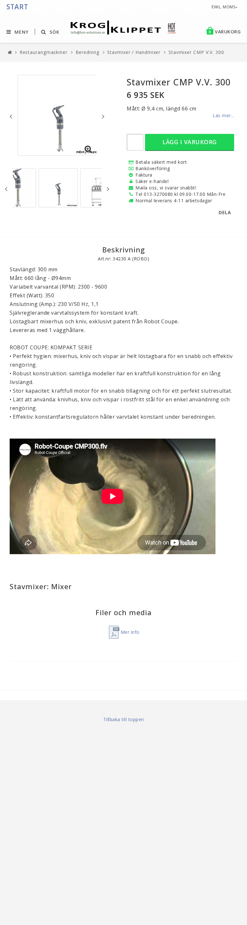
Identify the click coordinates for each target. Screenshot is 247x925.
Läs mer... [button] (223, 115)
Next (103, 116)
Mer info (130, 632)
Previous (11, 116)
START (17, 6)
